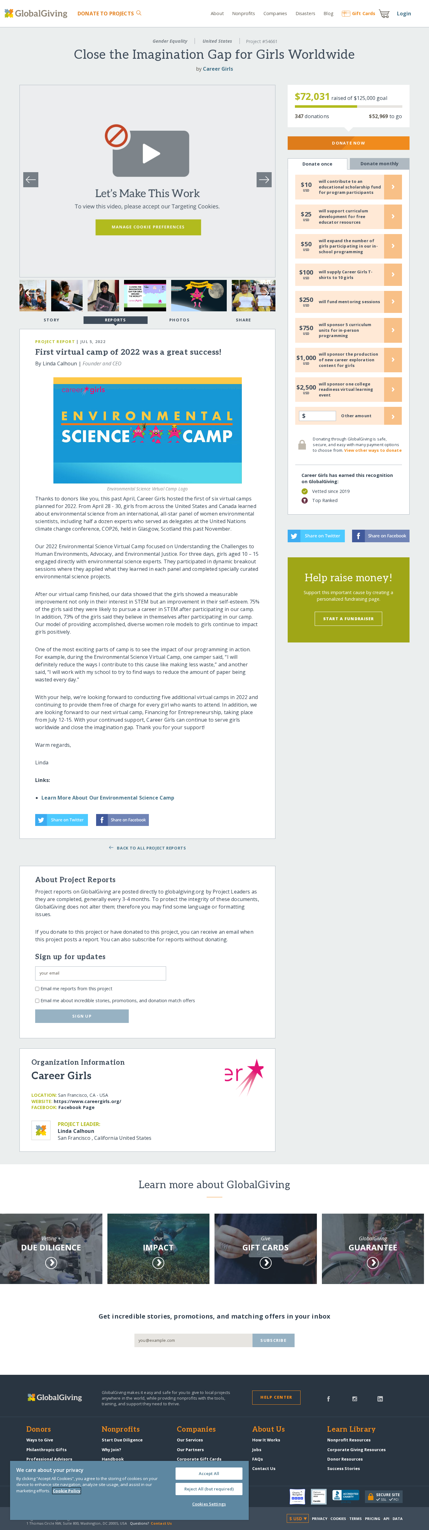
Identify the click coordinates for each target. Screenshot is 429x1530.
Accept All (209, 1473)
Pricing (373, 1518)
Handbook (113, 1459)
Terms (355, 1518)
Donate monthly (380, 164)
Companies (275, 13)
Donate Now (348, 143)
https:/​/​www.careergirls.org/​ (87, 1101)
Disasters (305, 13)
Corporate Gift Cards (199, 1459)
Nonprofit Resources (349, 1440)
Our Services (190, 1440)
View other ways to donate (372, 450)
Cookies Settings (209, 1504)
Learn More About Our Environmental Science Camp (108, 797)
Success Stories (343, 1468)
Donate (105, 13)
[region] (129, 1490)
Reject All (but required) (209, 1489)
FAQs (257, 1459)
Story (51, 320)
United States (217, 41)
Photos (179, 320)
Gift (363, 13)
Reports (115, 320)
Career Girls (218, 68)
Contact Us (263, 1468)
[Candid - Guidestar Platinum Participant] (321, 1497)
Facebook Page (76, 1107)
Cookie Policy (66, 1491)
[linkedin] (380, 1398)
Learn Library (351, 1430)
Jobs (256, 1449)
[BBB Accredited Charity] (348, 1497)
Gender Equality (169, 41)
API (386, 1518)
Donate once (317, 164)
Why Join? (111, 1449)
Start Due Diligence (122, 1440)
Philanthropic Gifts (46, 1449)
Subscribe (273, 1340)
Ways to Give (39, 1440)
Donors (38, 1430)
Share (243, 320)
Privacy (320, 1518)
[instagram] (354, 1398)
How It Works (266, 1440)
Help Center (276, 1397)
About (217, 13)
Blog (328, 13)
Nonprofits (243, 13)
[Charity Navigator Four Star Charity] (300, 1497)
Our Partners (190, 1449)
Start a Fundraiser (348, 618)
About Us (268, 1430)
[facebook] (328, 1398)
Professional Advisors (49, 1459)
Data (398, 1518)
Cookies (338, 1518)
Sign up (82, 1016)
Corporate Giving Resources (356, 1449)
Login (404, 13)
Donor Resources (345, 1459)
